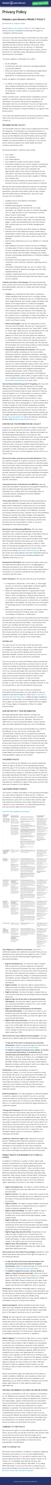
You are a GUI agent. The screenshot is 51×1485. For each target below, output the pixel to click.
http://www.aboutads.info (13, 417)
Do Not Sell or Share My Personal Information (22, 1047)
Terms (16, 1481)
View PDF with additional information (16, 811)
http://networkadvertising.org (25, 419)
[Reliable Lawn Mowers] (14, 2)
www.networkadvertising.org (16, 380)
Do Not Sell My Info (30, 1481)
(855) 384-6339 (40, 3)
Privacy (21, 1481)
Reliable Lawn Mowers (15, 28)
